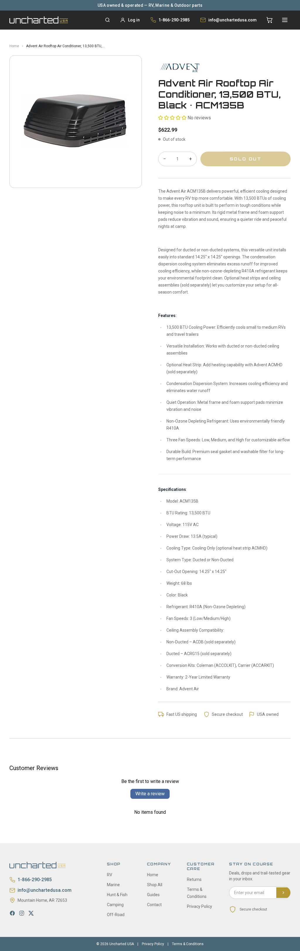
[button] (172, 118)
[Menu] (285, 20)
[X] (31, 913)
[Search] (107, 20)
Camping (115, 904)
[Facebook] (12, 913)
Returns (194, 879)
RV (109, 874)
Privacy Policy (199, 906)
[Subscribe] (283, 892)
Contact (154, 904)
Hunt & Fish (117, 894)
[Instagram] (22, 913)
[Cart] (269, 20)
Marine (113, 884)
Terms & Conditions (188, 944)
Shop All (154, 884)
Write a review (150, 793)
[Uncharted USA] (38, 19)
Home (14, 46)
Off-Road (116, 914)
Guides (153, 894)
